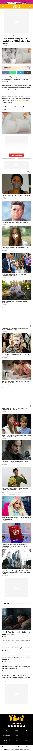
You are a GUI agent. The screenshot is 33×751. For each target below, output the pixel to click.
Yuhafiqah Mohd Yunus (20, 100)
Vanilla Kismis (5, 35)
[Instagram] (12, 726)
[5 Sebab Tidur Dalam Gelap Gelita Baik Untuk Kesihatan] (16, 619)
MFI (2, 636)
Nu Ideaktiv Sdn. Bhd (15, 749)
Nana (3, 652)
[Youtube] (21, 726)
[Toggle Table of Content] (27, 67)
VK (3, 45)
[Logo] (17, 6)
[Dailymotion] (24, 726)
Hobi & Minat (12, 35)
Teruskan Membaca (16, 155)
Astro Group (27, 749)
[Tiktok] (18, 726)
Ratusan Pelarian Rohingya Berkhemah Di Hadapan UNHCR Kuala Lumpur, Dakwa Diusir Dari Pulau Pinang (16, 677)
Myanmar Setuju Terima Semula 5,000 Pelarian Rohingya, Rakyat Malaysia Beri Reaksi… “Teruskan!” (15, 648)
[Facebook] (9, 726)
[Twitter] (15, 726)
